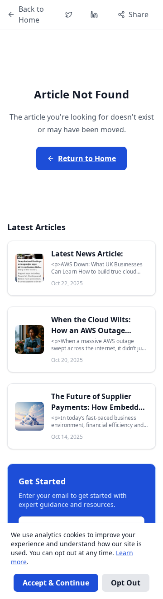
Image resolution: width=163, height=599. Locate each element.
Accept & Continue (56, 583)
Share (139, 14)
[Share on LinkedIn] (94, 14)
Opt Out (125, 583)
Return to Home (87, 158)
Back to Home (31, 14)
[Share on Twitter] (69, 14)
